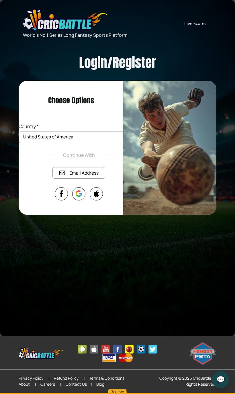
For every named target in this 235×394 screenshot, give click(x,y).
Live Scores (195, 23)
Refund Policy (66, 378)
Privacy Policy (31, 378)
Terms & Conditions (106, 378)
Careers (47, 384)
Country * (29, 126)
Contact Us (76, 384)
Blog (100, 384)
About (24, 384)
